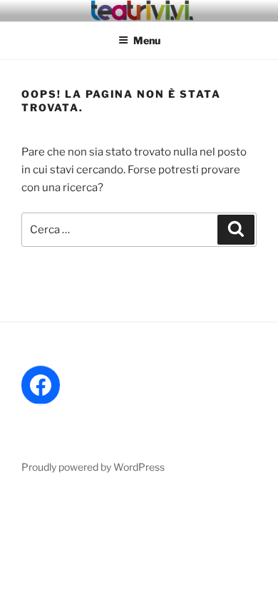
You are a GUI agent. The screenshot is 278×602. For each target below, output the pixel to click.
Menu (146, 40)
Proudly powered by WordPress (93, 467)
